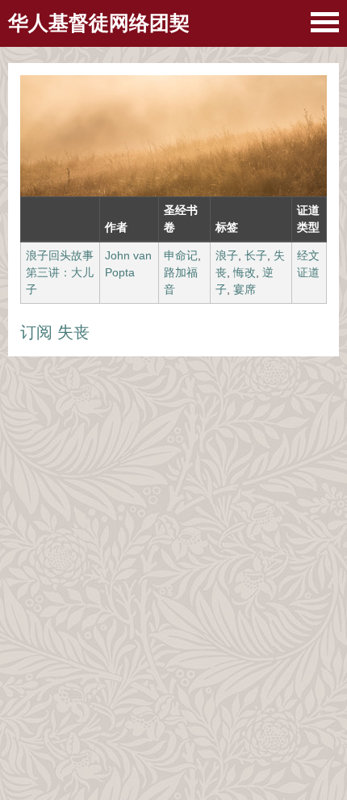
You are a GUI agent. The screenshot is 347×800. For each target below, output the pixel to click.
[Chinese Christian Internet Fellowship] (325, 22)
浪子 (226, 255)
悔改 (244, 272)
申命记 (181, 255)
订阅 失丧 (55, 332)
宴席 (244, 289)
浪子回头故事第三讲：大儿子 (60, 272)
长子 (256, 255)
